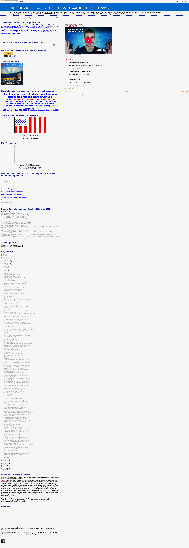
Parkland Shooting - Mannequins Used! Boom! (15, 293)
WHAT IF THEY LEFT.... (9, 415)
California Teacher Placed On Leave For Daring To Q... (17, 402)
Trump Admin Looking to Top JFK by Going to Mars (16, 430)
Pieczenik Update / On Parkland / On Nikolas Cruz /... (17, 414)
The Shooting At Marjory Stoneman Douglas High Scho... (17, 292)
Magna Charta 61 (8, 273)
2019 (4, 257)
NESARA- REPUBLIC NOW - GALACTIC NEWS (59, 7)
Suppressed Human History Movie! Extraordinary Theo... (17, 428)
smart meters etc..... (9, 352)
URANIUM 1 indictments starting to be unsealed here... (17, 381)
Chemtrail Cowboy (8, 348)
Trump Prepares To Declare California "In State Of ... (16, 438)
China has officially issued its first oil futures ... (15, 320)
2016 (4, 462)
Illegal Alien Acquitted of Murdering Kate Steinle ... (15, 436)
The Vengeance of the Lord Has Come (13, 289)
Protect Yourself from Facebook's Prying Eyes (15, 316)
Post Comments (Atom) (79, 95)
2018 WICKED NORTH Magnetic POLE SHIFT (15, 277)
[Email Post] (81, 54)
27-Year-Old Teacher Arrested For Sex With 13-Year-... (17, 306)
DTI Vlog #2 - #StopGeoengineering (12, 456)
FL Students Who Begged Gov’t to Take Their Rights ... (17, 330)
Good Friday (7, 286)
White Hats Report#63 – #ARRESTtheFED (14, 364)
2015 (4, 463)
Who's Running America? (10, 312)
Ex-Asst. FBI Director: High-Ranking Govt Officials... (16, 418)
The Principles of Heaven (10, 307)
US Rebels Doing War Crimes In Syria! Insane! (15, 391)
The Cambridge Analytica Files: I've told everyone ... (16, 404)
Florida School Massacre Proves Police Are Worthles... (17, 407)
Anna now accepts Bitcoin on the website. (14, 355)
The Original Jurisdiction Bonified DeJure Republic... (16, 351)
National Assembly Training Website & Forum (13, 217)
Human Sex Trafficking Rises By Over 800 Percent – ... (17, 405)
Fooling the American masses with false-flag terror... (16, 384)
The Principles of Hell (9, 296)
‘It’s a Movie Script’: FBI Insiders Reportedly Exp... (16, 441)
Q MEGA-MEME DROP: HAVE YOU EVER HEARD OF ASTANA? (19, 315)
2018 (4, 258)
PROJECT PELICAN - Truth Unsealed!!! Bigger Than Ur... (18, 379)
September (7, 264)
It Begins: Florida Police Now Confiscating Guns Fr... (16, 375)
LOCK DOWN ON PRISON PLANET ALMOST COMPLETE (18, 343)
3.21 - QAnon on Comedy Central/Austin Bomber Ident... (17, 362)
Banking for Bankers (9, 371)
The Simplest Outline (9, 284)
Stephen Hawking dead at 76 (11, 443)
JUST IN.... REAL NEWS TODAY (12, 274)
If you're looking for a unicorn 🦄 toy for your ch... (15, 389)
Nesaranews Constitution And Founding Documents (60, 18)
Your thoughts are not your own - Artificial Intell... (15, 346)
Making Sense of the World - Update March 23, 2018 (16, 359)
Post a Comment (69, 88)
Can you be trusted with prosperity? (12, 276)
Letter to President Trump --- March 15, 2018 (14, 431)
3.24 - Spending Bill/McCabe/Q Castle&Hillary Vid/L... (16, 317)
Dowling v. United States (24, 532)
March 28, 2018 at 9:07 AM (75, 68)
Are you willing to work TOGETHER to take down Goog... (17, 287)
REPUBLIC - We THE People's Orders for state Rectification (17, 229)
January (6, 459)
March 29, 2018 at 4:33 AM (75, 77)
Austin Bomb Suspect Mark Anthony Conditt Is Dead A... (17, 366)
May (5, 269)
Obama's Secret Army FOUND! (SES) (13, 398)
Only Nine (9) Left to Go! (10, 336)
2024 (4, 254)
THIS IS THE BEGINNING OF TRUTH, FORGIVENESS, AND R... (20, 313)
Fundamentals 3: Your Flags (10, 397)
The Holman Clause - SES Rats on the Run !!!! (15, 325)
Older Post (185, 91)
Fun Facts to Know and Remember (12, 295)
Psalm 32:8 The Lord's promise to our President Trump (17, 310)
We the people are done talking (11, 297)
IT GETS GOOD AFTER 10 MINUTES (13, 328)
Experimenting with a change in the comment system (16, 423)
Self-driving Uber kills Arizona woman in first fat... (15, 376)
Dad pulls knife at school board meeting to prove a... (16, 392)
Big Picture (6, 356)
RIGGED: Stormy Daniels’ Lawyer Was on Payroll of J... (17, 365)
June (5, 267)
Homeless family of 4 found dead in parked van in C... (16, 421)
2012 (4, 468)
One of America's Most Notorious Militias (13, 387)
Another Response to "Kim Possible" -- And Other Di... (17, 420)
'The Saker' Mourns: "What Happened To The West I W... (17, 299)
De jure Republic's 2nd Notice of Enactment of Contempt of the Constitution (21, 222)
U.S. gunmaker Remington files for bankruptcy (15, 322)
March (6, 272)
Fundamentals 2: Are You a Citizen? (12, 424)
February (6, 457)
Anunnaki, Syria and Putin (10, 279)
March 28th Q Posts (9, 303)
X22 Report (6, 395)
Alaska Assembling (8, 342)
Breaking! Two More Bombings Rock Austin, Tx (15, 388)
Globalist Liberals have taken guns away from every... (17, 440)
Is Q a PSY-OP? (72, 26)
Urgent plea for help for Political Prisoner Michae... (16, 410)
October (6, 263)
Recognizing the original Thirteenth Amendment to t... (16, 283)
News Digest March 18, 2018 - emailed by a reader (16, 400)
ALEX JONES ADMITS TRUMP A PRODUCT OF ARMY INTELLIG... (20, 412)
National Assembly (13, 18)
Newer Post (68, 91)
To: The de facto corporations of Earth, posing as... (16, 282)
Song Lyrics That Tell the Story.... (12, 340)
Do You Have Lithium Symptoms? (12, 450)
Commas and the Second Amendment (13, 427)
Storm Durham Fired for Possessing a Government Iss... (17, 425)
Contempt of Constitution (7, 221)
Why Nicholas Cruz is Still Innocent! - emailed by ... (16, 417)
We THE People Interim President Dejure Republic (14, 218)
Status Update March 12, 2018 (11, 448)
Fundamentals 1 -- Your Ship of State (12, 434)
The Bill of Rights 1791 (9, 433)
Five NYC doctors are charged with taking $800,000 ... (17, 411)
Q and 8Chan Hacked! (9, 300)
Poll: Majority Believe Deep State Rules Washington (16, 369)
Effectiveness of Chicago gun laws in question (15, 305)
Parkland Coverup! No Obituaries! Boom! (13, 408)
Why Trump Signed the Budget (11, 349)
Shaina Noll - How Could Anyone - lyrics (13, 333)
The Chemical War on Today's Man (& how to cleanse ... (17, 378)
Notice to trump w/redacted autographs (11, 213)
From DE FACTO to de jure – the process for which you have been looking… (21, 215)
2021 (4, 255)
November (7, 261)
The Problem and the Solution (11, 374)
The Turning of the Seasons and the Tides (14, 372)
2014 (4, 465)
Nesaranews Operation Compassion (32, 18)
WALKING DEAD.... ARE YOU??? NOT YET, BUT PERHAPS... (19, 444)
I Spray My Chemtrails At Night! (11, 361)
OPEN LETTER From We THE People (11, 220)
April (5, 270)
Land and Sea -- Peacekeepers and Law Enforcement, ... (17, 335)
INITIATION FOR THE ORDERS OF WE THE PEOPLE (15, 224)
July (5, 266)
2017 (4, 460)
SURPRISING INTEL (9, 339)
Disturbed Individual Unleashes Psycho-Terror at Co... (17, 319)
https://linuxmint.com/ (6, 202)
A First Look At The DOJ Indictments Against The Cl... (16, 382)
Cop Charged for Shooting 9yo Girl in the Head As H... (17, 302)
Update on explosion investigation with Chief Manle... (16, 385)
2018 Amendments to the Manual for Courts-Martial (16, 453)
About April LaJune (8, 446)
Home (4, 18)
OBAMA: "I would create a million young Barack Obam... (17, 323)
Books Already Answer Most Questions (13, 454)
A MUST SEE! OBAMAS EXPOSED (12, 290)
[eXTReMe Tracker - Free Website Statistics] (3, 542)
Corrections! (7, 358)
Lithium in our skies (8, 451)
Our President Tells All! (9, 280)
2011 (4, 470)
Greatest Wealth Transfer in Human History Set (15, 338)
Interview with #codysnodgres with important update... (17, 401)
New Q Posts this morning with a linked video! (15, 368)
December (7, 260)
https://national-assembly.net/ (49, 26)
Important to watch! (8, 394)
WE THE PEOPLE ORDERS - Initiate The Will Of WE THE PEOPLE (19, 230)
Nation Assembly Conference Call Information (13, 216)
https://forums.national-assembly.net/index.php (34, 99)
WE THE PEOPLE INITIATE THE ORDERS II (13, 225)
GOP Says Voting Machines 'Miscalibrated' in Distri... (16, 437)
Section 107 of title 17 (39, 527)
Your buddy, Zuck (8, 332)
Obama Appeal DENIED (9, 326)
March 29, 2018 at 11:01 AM (75, 85)
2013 (4, 466)
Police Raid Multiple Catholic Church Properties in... (16, 353)
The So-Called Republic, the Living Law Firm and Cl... (16, 447)
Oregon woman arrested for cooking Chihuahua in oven (17, 345)
